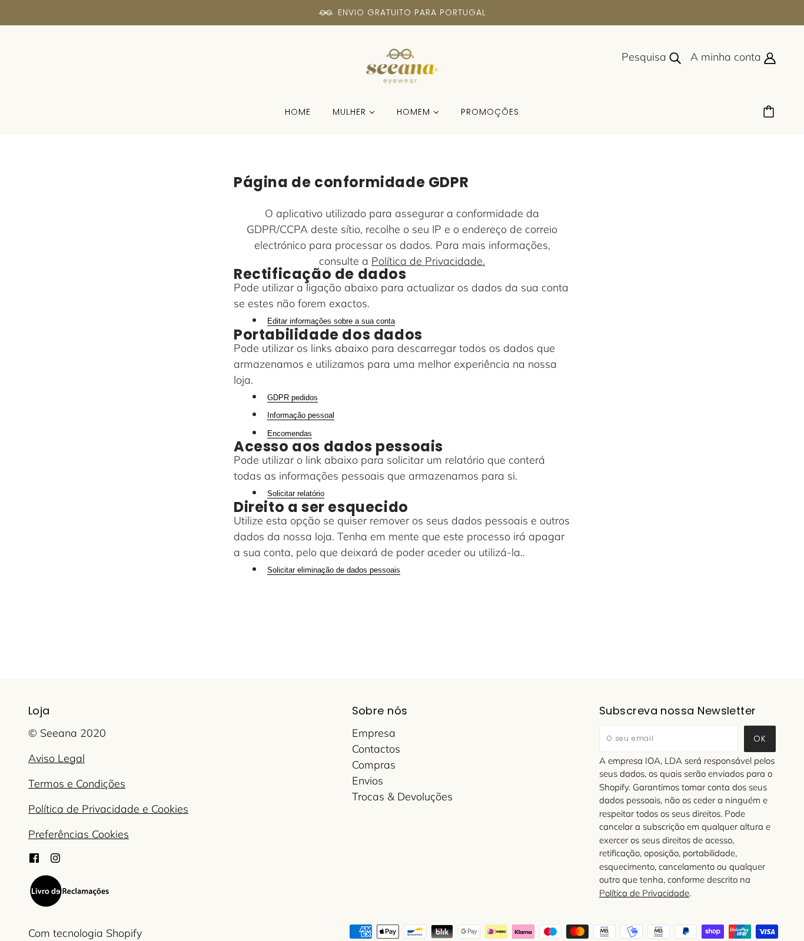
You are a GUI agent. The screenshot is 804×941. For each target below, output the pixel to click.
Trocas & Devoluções (402, 796)
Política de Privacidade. (428, 261)
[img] (34, 856)
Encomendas (289, 433)
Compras (374, 765)
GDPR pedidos (292, 397)
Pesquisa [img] (645, 57)
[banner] (402, 65)
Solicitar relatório (295, 493)
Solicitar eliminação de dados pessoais (333, 570)
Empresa (374, 733)
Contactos (376, 749)
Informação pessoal (300, 415)
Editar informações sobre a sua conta (331, 321)
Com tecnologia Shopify (85, 933)
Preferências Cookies (78, 834)
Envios (367, 780)
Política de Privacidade (644, 893)
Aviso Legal (56, 758)
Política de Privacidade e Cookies (108, 809)
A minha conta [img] (727, 57)
